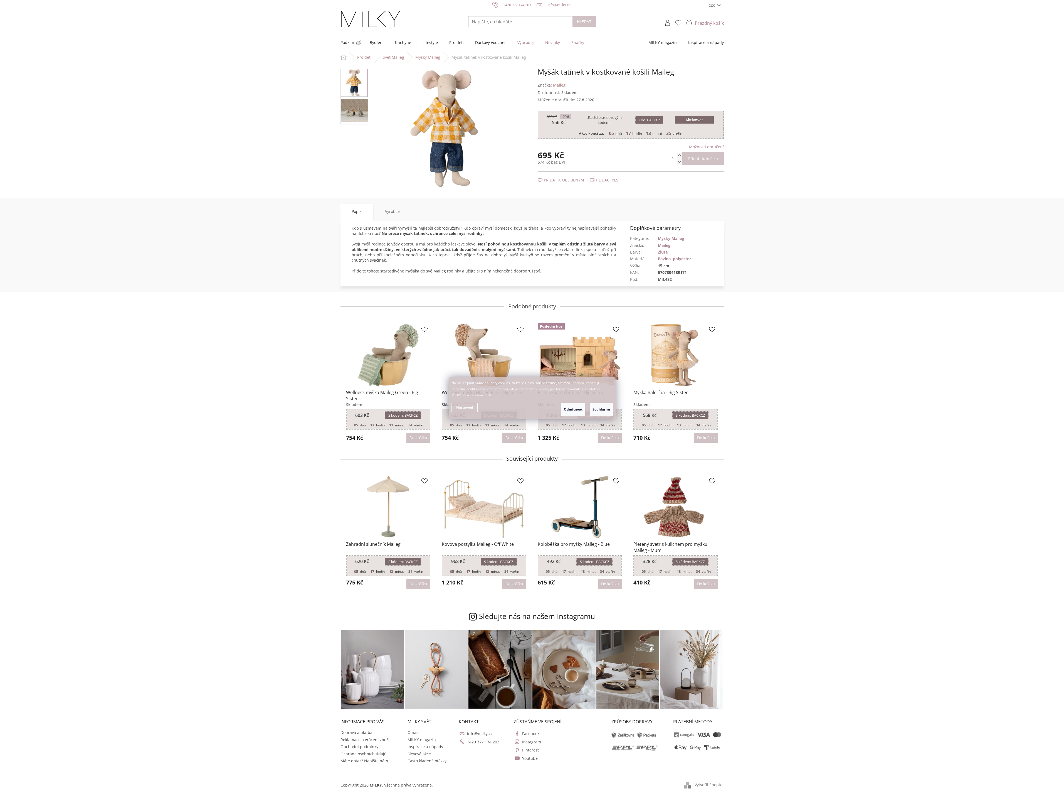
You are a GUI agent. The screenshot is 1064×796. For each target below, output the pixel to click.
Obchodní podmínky (359, 746)
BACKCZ (649, 119)
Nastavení (464, 407)
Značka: (552, 85)
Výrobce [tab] (392, 211)
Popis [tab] (357, 211)
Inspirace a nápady (425, 746)
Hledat (584, 21)
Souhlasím (601, 409)
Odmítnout (573, 409)
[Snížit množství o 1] (679, 162)
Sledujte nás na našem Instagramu (537, 616)
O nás (413, 732)
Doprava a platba (356, 732)
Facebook (530, 733)
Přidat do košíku (703, 158)
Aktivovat (694, 119)
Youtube (530, 758)
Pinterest (530, 750)
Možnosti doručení (706, 146)
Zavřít (567, 174)
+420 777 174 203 (483, 742)
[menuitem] (347, 42)
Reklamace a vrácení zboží (364, 739)
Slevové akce (419, 753)
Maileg (664, 245)
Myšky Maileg (671, 238)
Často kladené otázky (427, 760)
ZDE (488, 395)
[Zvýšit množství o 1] (679, 155)
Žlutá (663, 252)
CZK (712, 5)
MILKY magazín (422, 739)
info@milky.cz (480, 733)
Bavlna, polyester (674, 258)
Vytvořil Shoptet (709, 784)
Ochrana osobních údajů (363, 753)
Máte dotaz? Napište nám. (364, 760)
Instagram (531, 742)
